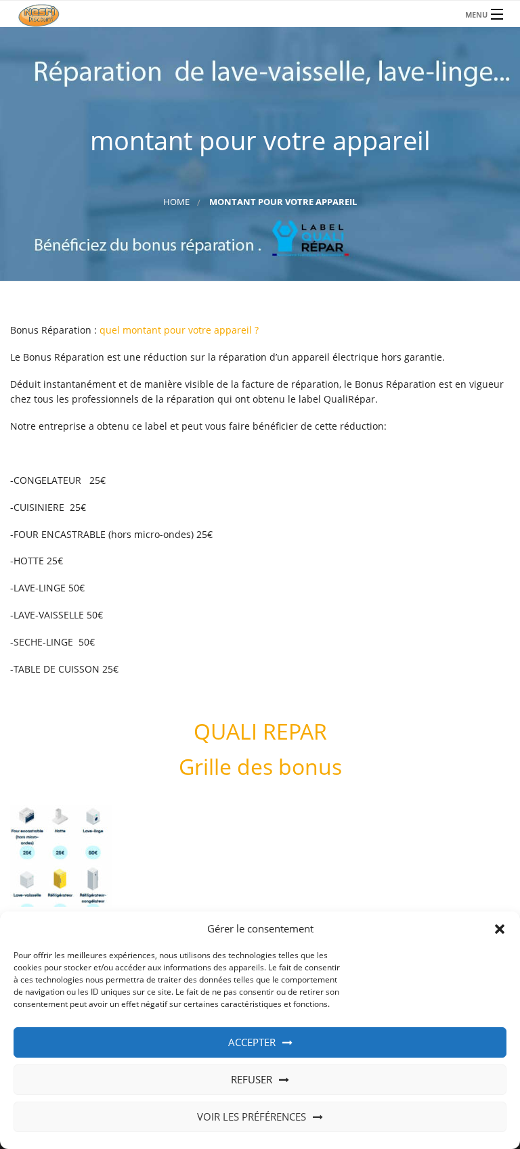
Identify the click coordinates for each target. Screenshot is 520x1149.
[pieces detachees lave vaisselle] (260, 14)
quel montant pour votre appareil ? (179, 329)
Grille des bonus (260, 766)
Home (176, 202)
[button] (499, 929)
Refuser (251, 1079)
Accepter (252, 1042)
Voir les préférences (251, 1116)
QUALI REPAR (260, 731)
